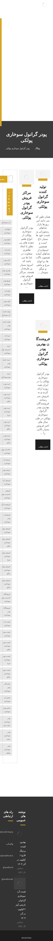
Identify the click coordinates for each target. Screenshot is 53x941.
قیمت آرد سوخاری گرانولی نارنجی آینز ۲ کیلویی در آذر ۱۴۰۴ (21, 904)
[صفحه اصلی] (46, 148)
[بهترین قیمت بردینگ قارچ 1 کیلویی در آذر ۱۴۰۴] (20, 834)
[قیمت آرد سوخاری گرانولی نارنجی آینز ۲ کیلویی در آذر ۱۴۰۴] (20, 883)
